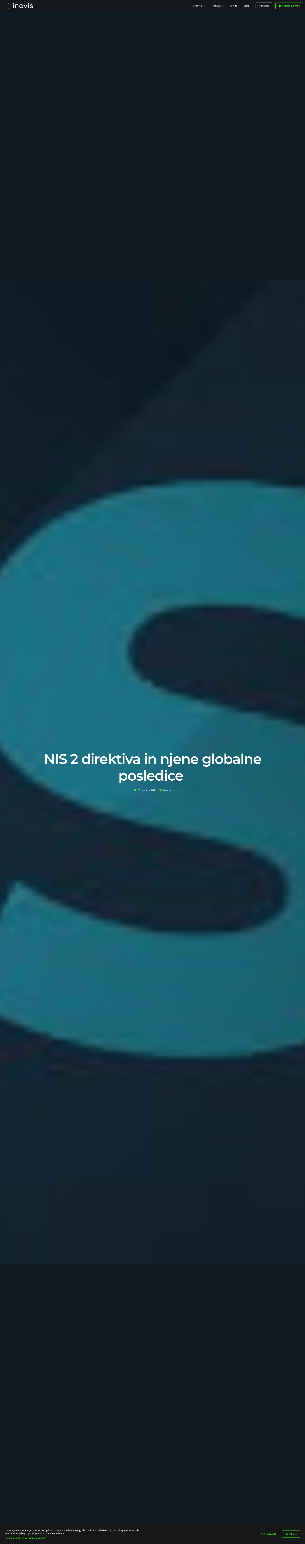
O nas (233, 5)
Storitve (197, 5)
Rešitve (216, 5)
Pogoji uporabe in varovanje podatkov (25, 1537)
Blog (246, 5)
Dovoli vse (291, 1533)
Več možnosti (268, 1533)
